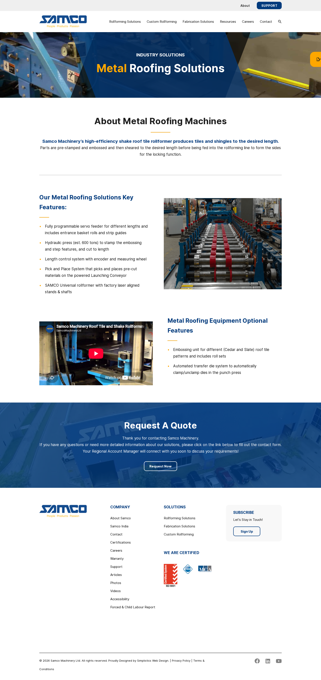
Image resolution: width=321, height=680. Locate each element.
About (245, 5)
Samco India (119, 526)
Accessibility (119, 599)
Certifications (120, 542)
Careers (248, 21)
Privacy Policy (181, 660)
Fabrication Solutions (198, 21)
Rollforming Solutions (125, 21)
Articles (116, 575)
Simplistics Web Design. (153, 660)
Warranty (117, 558)
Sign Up (247, 531)
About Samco (120, 518)
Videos (115, 591)
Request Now (160, 466)
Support (269, 5)
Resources (228, 21)
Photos (115, 583)
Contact (266, 21)
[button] (280, 21)
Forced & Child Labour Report (132, 607)
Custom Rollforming (162, 21)
